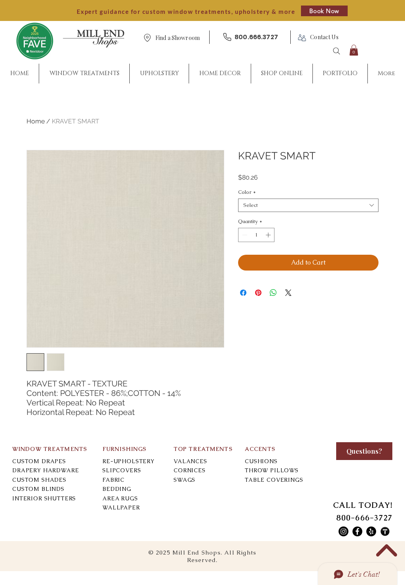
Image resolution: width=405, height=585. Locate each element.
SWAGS (184, 479)
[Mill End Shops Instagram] (343, 531)
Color (247, 192)
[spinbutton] (256, 235)
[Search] (336, 51)
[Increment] (269, 235)
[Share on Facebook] (243, 292)
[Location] (147, 37)
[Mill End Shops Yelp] (371, 531)
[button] (177, 38)
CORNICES (190, 470)
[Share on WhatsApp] (273, 292)
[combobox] (308, 205)
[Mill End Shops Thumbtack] (385, 531)
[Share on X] (288, 292)
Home (35, 121)
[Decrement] (244, 235)
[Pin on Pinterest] (258, 292)
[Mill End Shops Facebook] (357, 531)
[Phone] (227, 37)
